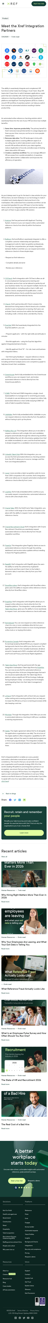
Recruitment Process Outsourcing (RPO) (9, 1237)
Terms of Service (22, 1310)
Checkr (7, 304)
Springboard (9, 623)
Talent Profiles (29, 1234)
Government (7, 1218)
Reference (28, 1210)
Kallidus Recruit (10, 431)
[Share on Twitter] (15, 800)
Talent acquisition (8, 1233)
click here (5, 781)
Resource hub (7, 1278)
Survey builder (29, 1227)
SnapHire (8, 602)
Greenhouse (9, 375)
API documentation (9, 1290)
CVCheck (8, 278)
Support (27, 1271)
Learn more (24, 833)
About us (6, 1271)
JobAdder (8, 414)
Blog (4, 1282)
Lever (7, 473)
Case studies (7, 1286)
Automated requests (31, 1230)
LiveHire (8, 492)
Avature (8, 220)
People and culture (9, 1246)
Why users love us (8, 1249)
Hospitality (6, 1229)
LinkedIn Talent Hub (12, 454)
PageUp (8, 546)
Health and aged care (10, 1214)
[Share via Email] (24, 800)
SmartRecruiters (11, 585)
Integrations (29, 1245)
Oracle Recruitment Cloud (14, 527)
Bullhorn (8, 239)
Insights (27, 1238)
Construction (7, 1222)
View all (4, 857)
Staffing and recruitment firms (12, 1242)
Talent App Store (11, 609)
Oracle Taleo (9, 508)
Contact (27, 1274)
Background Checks (31, 1242)
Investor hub (29, 1278)
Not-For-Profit (7, 1210)
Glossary (28, 1289)
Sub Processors (30, 1293)
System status (29, 1286)
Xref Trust (28, 1282)
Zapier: (7, 731)
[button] (3, 3)
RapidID (8, 564)
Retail (5, 1225)
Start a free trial (17, 1181)
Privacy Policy (34, 1310)
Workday (8, 715)
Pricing (27, 1253)
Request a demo (34, 1181)
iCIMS (7, 393)
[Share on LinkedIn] (19, 800)
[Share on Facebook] (10, 800)
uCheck (8, 696)
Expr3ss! (8, 325)
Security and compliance (33, 1249)
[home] (12, 4)
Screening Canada (11, 642)
